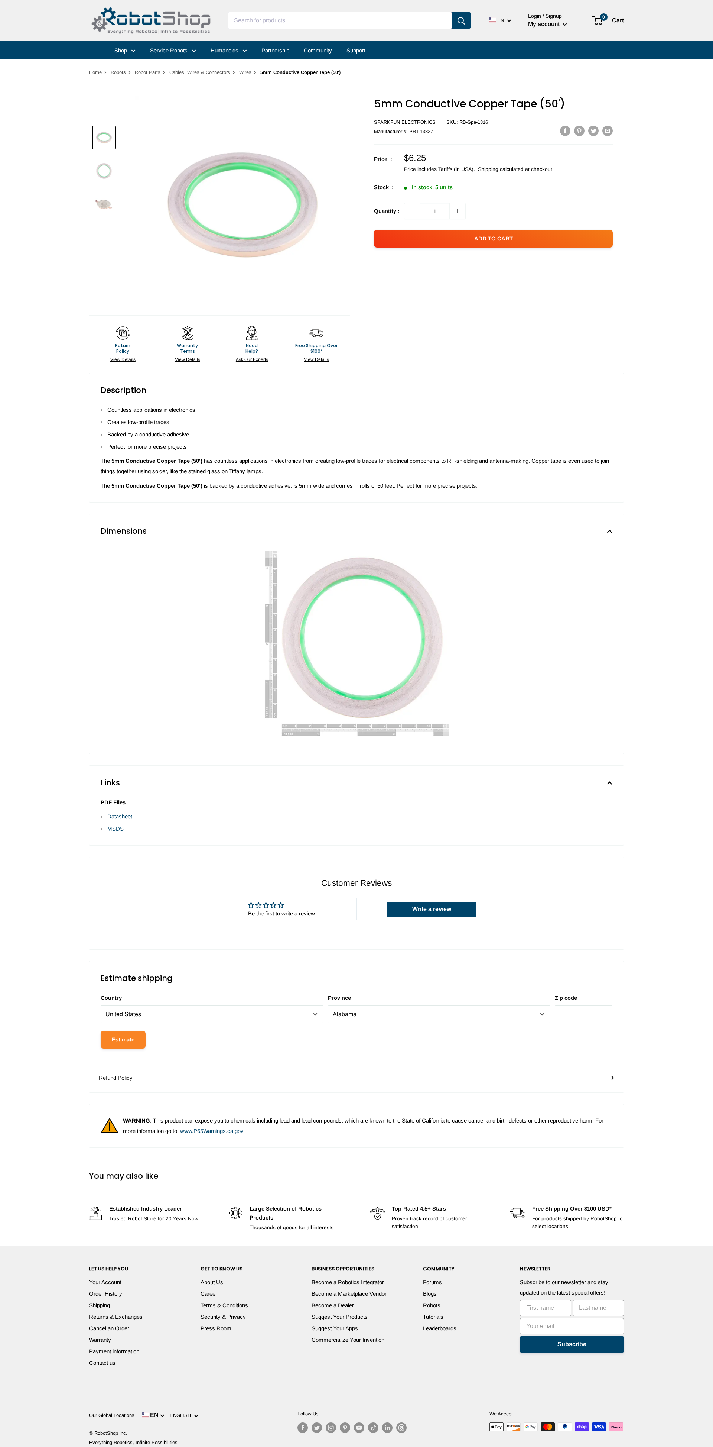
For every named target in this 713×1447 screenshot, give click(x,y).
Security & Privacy (223, 1317)
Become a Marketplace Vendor (349, 1294)
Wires (245, 72)
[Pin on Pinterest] (579, 130)
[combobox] (340, 20)
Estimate (123, 1039)
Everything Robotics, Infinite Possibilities (133, 1442)
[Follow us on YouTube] (359, 1427)
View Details (123, 359)
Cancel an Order (109, 1328)
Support (355, 50)
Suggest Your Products (340, 1317)
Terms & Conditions (224, 1305)
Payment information (114, 1351)
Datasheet (119, 816)
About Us (212, 1282)
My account (544, 24)
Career (209, 1294)
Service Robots (169, 50)
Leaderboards (439, 1328)
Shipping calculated (501, 169)
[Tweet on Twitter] (593, 130)
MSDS (115, 829)
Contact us (102, 1363)
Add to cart (493, 238)
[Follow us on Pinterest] (345, 1427)
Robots (118, 72)
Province (339, 998)
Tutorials (433, 1317)
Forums (432, 1282)
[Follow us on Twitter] (317, 1427)
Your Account (105, 1282)
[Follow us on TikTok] (373, 1427)
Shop (121, 50)
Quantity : (387, 211)
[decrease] (412, 211)
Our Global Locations (111, 1415)
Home (95, 72)
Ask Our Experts (252, 359)
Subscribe (571, 1344)
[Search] (461, 20)
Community (318, 50)
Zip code (566, 998)
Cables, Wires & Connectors (199, 72)
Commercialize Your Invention (348, 1340)
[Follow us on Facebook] (302, 1427)
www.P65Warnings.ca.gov (211, 1131)
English (182, 1415)
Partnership (275, 50)
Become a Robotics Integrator (348, 1282)
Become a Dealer (333, 1305)
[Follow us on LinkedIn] (387, 1427)
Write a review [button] (431, 909)
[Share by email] (607, 130)
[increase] (457, 211)
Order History (105, 1294)
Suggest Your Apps (335, 1328)
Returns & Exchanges (116, 1317)
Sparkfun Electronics (405, 122)
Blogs (430, 1294)
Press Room (216, 1328)
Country (111, 998)
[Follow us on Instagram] (331, 1427)
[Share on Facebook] (565, 130)
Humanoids (225, 50)
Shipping (99, 1305)
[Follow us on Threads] (401, 1427)
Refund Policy (116, 1078)
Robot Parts (147, 72)
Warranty (100, 1340)
